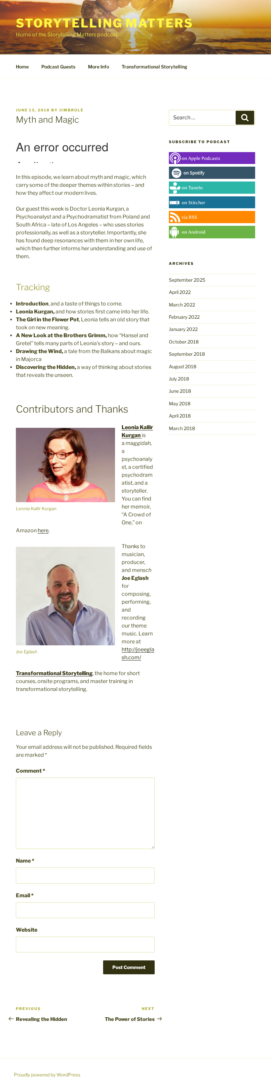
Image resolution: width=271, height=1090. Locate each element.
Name (25, 861)
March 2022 (182, 304)
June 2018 (180, 391)
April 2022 (180, 292)
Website (26, 930)
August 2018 (182, 366)
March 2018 (182, 428)
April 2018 (180, 416)
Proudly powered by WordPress (47, 1074)
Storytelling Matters (104, 23)
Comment (30, 771)
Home (22, 66)
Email (25, 895)
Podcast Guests (58, 66)
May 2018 (179, 403)
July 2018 (179, 379)
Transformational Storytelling (154, 66)
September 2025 (187, 280)
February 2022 (184, 317)
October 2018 (184, 341)
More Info (98, 66)
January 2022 (183, 329)
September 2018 (187, 354)
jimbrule (71, 110)
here (43, 530)
